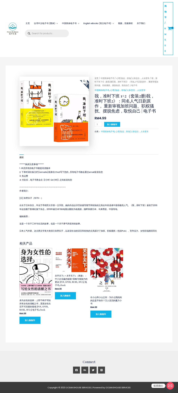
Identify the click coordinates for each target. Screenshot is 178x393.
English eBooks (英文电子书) (97, 23)
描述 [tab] (21, 157)
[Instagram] (101, 370)
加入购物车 (112, 124)
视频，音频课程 (125, 23)
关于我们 (141, 23)
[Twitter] (93, 370)
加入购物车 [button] (30, 320)
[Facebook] (76, 370)
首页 (96, 78)
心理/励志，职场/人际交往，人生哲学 (132, 78)
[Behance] (84, 370)
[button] (84, 81)
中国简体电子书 (69, 23)
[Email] (170, 386)
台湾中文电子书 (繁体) (44, 23)
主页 (28, 23)
